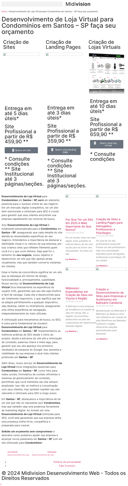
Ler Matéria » (72, 259)
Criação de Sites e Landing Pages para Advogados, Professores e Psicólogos (109, 226)
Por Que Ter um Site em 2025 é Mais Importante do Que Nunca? (79, 224)
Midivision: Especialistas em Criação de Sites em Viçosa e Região (79, 293)
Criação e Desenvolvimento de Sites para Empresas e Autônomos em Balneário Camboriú (111, 296)
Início (4, 11)
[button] (32, 4)
